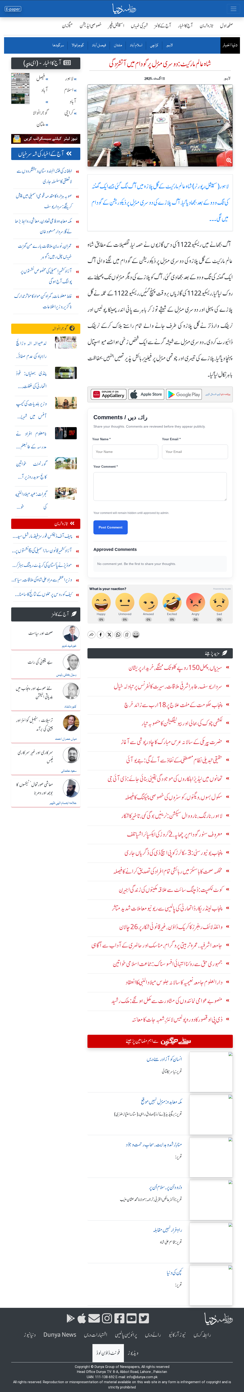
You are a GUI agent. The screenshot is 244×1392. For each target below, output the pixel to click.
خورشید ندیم (69, 646)
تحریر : (178, 1156)
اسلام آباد (135, 45)
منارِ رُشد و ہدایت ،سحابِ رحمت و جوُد (154, 1144)
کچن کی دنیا (174, 1272)
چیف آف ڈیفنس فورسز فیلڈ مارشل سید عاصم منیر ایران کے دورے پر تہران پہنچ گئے (43, 537)
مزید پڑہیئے (212, 653)
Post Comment (110, 527)
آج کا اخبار (185, 26)
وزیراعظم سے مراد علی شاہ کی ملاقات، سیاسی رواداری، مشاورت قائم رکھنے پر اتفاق (42, 581)
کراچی (154, 45)
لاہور (169, 45)
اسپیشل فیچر (116, 26)
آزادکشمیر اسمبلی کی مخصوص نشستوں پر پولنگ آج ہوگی (46, 276)
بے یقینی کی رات (40, 662)
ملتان (117, 45)
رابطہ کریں (202, 1335)
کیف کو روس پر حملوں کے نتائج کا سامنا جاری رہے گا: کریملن (45, 595)
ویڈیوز (133, 1353)
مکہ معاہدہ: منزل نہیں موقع (161, 1102)
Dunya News (59, 1335)
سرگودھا (58, 45)
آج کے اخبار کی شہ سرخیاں (41, 154)
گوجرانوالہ (59, 328)
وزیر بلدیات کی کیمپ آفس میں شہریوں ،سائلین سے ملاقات (31, 416)
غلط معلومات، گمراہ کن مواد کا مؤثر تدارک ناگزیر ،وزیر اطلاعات (43, 301)
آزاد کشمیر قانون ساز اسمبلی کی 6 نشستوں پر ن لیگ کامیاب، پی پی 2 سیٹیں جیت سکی (41, 552)
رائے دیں (153, 1335)
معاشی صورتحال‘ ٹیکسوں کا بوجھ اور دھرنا (34, 789)
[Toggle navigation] (233, 9)
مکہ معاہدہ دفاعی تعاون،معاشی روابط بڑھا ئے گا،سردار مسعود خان (43, 226)
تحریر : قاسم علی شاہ (171, 1242)
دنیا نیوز (30, 1335)
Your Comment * (105, 466)
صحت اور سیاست (40, 633)
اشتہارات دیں (95, 1335)
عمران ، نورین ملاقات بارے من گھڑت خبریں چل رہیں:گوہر (45, 251)
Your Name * (101, 439)
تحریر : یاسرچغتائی (172, 1071)
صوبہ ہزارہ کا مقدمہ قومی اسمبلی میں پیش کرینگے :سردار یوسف (44, 201)
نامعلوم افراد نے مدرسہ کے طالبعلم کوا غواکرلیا (31, 446)
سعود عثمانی (68, 771)
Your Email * (171, 439)
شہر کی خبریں (139, 26)
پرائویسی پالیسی (126, 1335)
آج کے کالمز (163, 26)
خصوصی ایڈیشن (91, 26)
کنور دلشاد (70, 706)
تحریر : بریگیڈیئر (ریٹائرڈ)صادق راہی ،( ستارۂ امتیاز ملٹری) (148, 1114)
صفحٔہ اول (226, 26)
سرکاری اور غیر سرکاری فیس (35, 757)
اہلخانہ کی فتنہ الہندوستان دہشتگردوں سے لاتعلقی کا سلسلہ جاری (44, 176)
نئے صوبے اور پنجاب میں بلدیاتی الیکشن (34, 693)
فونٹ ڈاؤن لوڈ (108, 1353)
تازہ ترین (206, 26)
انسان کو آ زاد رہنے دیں (164, 1059)
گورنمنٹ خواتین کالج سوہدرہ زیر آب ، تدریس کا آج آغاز (31, 477)
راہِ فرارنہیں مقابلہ (167, 1230)
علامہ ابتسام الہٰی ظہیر (63, 803)
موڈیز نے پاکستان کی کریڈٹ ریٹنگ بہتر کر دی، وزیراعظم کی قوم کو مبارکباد (43, 566)
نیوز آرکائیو (177, 1335)
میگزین (67, 26)
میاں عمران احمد (65, 739)
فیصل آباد (99, 45)
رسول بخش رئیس (66, 675)
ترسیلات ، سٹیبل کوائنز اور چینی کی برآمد (34, 725)
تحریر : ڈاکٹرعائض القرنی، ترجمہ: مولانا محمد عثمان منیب (151, 1199)
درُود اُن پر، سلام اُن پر (165, 1187)
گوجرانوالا (77, 45)
